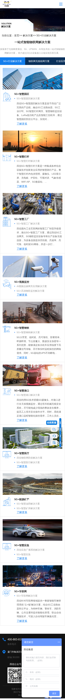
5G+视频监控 (21, 281)
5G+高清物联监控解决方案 (30, 291)
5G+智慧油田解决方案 (28, 503)
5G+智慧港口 (21, 390)
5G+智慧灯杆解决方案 (28, 161)
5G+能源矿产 (21, 499)
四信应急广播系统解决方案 (31, 549)
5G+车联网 (20, 591)
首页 (16, 35)
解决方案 (28, 35)
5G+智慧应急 (21, 545)
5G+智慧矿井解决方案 (28, 508)
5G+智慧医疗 (21, 453)
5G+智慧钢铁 (21, 327)
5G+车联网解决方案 (27, 595)
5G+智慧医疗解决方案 (28, 462)
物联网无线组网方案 (39, 61)
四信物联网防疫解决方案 (29, 457)
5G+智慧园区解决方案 (28, 98)
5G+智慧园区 (21, 94)
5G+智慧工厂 (21, 219)
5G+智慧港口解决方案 (28, 395)
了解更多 (22, 123)
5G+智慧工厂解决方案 (28, 223)
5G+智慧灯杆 (21, 156)
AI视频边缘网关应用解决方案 (32, 286)
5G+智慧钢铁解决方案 (28, 332)
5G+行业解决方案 (46, 35)
